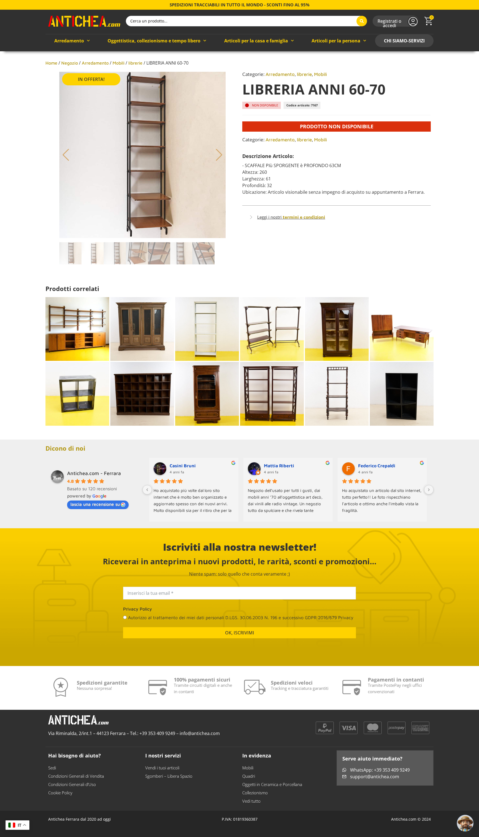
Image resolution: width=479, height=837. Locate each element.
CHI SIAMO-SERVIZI (404, 41)
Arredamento (69, 41)
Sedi (52, 767)
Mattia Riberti (279, 465)
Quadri (248, 776)
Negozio (69, 62)
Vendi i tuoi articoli (162, 767)
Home (51, 62)
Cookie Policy (60, 792)
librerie (135, 62)
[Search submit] (361, 21)
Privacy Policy (137, 608)
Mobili (118, 62)
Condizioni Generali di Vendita (76, 776)
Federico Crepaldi (376, 465)
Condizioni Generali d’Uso (72, 784)
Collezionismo (255, 792)
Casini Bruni (183, 465)
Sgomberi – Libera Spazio (168, 776)
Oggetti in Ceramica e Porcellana (272, 784)
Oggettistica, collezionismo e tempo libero (154, 41)
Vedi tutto (251, 801)
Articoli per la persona (336, 41)
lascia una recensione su (95, 504)
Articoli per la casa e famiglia (256, 41)
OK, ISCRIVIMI (239, 633)
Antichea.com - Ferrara (94, 473)
